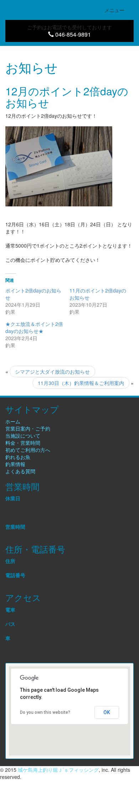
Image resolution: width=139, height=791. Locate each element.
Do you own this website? (45, 712)
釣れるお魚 (17, 456)
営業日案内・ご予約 (27, 428)
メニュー (119, 11)
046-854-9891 (72, 34)
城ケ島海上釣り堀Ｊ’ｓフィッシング (58, 769)
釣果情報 (15, 464)
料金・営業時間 (22, 442)
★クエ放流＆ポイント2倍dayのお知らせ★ (34, 327)
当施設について (22, 435)
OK (106, 712)
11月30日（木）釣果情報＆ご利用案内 (81, 382)
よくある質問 (20, 471)
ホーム (12, 421)
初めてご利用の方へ (27, 449)
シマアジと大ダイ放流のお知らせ (52, 371)
